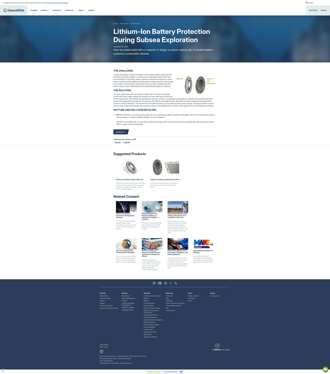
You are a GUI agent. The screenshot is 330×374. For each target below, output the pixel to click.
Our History (191, 298)
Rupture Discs (104, 296)
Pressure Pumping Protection (109, 308)
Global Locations (193, 296)
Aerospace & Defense (151, 315)
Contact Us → (121, 132)
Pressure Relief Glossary (173, 305)
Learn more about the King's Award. (56, 3)
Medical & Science (149, 322)
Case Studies (135, 23)
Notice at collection (154, 372)
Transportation (148, 329)
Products (34, 10)
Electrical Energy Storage (152, 308)
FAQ (167, 308)
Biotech (146, 301)
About (81, 10)
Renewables (148, 334)
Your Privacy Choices (170, 372)
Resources (70, 10)
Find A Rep (313, 10)
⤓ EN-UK (126, 142)
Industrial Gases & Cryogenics (153, 320)
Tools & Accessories (106, 305)
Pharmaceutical (149, 305)
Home (115, 23)
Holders (102, 303)
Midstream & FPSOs (150, 332)
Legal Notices (104, 345)
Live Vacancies (214, 296)
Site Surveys (126, 296)
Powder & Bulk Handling (151, 325)
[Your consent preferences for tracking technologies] (3, 371)
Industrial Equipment (150, 317)
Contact (324, 10)
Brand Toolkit (104, 347)
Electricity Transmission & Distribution (151, 311)
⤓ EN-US (117, 142)
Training (124, 301)
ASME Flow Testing (128, 307)
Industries (56, 10)
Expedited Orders (127, 310)
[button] (45, 10)
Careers (91, 10)
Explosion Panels (105, 298)
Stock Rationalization (128, 298)
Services (44, 10)
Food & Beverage (149, 303)
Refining (146, 298)
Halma (190, 301)
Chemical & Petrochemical (152, 296)
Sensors (102, 301)
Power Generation (149, 327)
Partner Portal (170, 310)
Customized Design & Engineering (128, 304)
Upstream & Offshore (150, 337)
